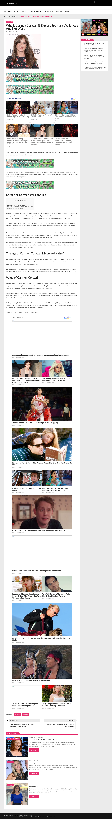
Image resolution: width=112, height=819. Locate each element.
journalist (17, 714)
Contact (11, 815)
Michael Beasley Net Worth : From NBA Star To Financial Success (94, 44)
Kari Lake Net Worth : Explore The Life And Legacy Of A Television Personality (95, 62)
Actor (10, 11)
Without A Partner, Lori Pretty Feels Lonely (25, 312)
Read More (34, 750)
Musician (59, 11)
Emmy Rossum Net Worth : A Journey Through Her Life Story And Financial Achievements (93, 50)
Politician (17, 738)
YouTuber (25, 11)
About (6, 815)
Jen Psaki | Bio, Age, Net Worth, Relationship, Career (44, 739)
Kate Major (32, 763)
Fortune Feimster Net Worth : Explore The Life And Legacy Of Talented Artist (95, 68)
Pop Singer (68, 11)
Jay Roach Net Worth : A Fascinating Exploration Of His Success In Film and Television (94, 57)
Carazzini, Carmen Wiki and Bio (16, 205)
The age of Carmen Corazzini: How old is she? (20, 206)
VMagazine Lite (51, 816)
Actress (16, 11)
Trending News (48, 11)
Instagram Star (36, 11)
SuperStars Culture (12, 3)
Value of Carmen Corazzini (15, 208)
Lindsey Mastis (33, 786)
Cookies (21, 815)
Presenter (25, 714)
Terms (16, 815)
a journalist (9, 21)
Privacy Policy (28, 815)
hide (25, 200)
